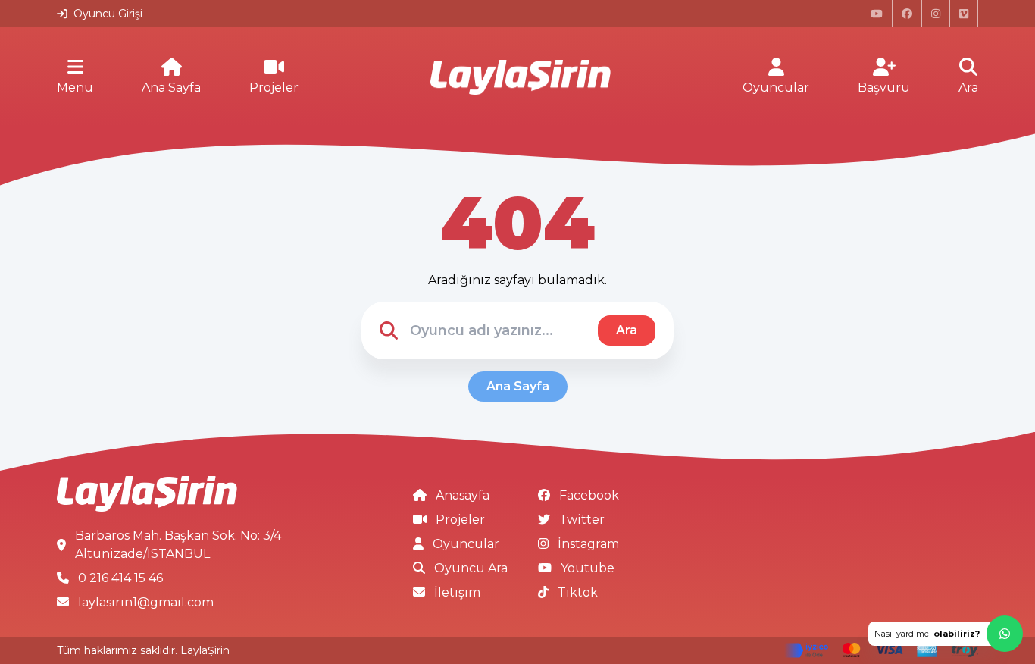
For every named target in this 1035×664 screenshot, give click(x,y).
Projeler (274, 87)
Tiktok (578, 592)
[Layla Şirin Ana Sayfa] (520, 78)
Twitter (582, 519)
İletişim (457, 592)
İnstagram (588, 544)
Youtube (587, 568)
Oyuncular (776, 87)
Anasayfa (462, 495)
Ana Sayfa (171, 87)
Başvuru (884, 87)
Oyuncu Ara (471, 568)
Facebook (589, 495)
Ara (968, 87)
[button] (945, 633)
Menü (75, 87)
